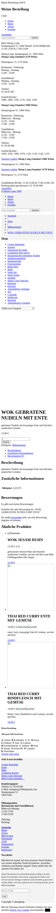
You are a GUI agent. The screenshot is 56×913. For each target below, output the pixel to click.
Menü (10, 23)
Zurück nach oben (10, 754)
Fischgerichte (14, 264)
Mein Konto (7, 835)
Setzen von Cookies (19, 910)
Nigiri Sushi (13, 275)
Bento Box (12, 266)
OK (47, 910)
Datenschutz (7, 844)
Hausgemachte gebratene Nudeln (23, 255)
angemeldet (16, 517)
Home (10, 21)
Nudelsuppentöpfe (16, 258)
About (10, 26)
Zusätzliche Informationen (20, 453)
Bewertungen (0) (15, 456)
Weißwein (12, 297)
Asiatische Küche (10, 773)
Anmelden (6, 34)
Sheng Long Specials (17, 280)
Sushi (4, 767)
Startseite (11, 215)
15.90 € (5, 442)
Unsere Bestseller (16, 244)
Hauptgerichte (14, 261)
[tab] (31, 450)
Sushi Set (12, 272)
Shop (10, 221)
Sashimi (11, 278)
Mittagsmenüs (14, 227)
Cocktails (12, 294)
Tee (9, 291)
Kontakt (11, 29)
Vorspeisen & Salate (17, 250)
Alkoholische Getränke (18, 303)
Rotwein (11, 300)
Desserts (11, 286)
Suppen (11, 247)
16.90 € (11, 640)
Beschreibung (14, 450)
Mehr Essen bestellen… (13, 778)
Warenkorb (6, 838)
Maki (10, 269)
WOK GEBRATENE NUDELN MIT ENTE (30, 232)
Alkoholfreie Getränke (18, 289)
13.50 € (11, 562)
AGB (4, 841)
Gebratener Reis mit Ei (18, 252)
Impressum (6, 849)
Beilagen (11, 283)
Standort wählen (9, 159)
